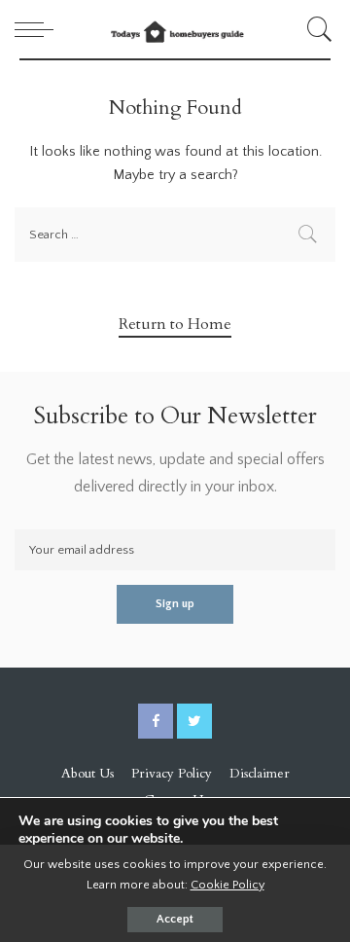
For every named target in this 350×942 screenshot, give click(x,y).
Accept (175, 919)
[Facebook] (155, 721)
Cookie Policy (227, 884)
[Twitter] (194, 721)
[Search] (316, 29)
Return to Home (175, 324)
